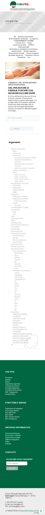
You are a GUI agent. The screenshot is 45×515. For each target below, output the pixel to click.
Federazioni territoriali (20, 199)
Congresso (15, 194)
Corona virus (15, 209)
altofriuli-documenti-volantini (25, 158)
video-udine (18, 181)
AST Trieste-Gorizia (12, 417)
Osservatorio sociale (12, 437)
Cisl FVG (8, 23)
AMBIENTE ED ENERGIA (20, 314)
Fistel (16, 299)
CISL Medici (18, 275)
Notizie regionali (16, 231)
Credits (37, 513)
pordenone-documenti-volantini (23, 161)
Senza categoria (17, 244)
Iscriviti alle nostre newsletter (19, 459)
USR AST (15, 203)
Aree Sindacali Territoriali (19, 183)
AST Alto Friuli (10, 413)
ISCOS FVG (18, 266)
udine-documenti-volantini (24, 168)
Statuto (8, 380)
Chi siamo (8, 378)
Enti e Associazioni (19, 251)
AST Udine (9, 415)
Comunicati (17, 153)
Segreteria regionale (12, 384)
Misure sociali (17, 242)
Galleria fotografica (20, 170)
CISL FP (16, 273)
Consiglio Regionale (12, 388)
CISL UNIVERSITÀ (19, 279)
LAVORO (15, 325)
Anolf (16, 255)
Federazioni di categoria (14, 408)
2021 (14, 214)
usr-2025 (17, 205)
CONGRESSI (17, 316)
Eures (13, 216)
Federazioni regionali (20, 196)
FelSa (16, 284)
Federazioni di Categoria (21, 270)
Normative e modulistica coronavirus (20, 226)
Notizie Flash (15, 229)
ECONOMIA (16, 321)
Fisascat (17, 297)
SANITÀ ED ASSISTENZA (20, 336)
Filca (16, 288)
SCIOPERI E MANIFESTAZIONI (22, 338)
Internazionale (16, 223)
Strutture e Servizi (17, 249)
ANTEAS (17, 257)
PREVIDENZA (17, 332)
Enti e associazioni (12, 411)
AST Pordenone (11, 419)
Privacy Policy (10, 394)
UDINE (15, 192)
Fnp (15, 305)
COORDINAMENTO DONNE (19, 207)
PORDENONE (17, 188)
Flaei (16, 303)
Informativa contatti (32, 511)
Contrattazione (18, 235)
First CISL (17, 294)
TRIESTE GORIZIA (18, 190)
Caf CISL (17, 259)
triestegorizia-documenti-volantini (24, 165)
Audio (15, 151)
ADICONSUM (18, 253)
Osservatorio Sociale (18, 233)
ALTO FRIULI (16, 185)
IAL (15, 262)
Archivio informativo (18, 149)
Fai (15, 281)
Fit (15, 301)
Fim (15, 290)
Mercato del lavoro (19, 240)
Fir (15, 292)
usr (12, 345)
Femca (16, 286)
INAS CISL (17, 264)
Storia (7, 382)
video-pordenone (20, 177)
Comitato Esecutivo (12, 386)
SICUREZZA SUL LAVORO (21, 342)
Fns (15, 308)
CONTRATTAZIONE (19, 318)
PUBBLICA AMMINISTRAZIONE (22, 334)
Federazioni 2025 (20, 201)
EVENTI (13, 220)
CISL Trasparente (11, 392)
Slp (15, 310)
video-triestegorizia (21, 179)
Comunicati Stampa (12, 433)
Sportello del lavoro (18, 246)
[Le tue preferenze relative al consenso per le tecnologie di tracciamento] (41, 511)
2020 (14, 212)
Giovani (15, 238)
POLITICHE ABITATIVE (20, 329)
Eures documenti (17, 218)
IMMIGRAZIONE (18, 323)
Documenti (17, 155)
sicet (16, 268)
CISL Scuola (18, 277)
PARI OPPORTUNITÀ (19, 327)
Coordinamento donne (13, 390)
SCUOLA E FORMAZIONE (20, 340)
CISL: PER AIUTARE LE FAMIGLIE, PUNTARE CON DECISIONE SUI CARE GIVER (21, 90)
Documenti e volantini (13, 435)
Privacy (22, 511)
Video (15, 172)
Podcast (8, 444)
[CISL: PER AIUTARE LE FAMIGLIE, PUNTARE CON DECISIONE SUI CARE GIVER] (22, 70)
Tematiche (15, 312)
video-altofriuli (19, 175)
